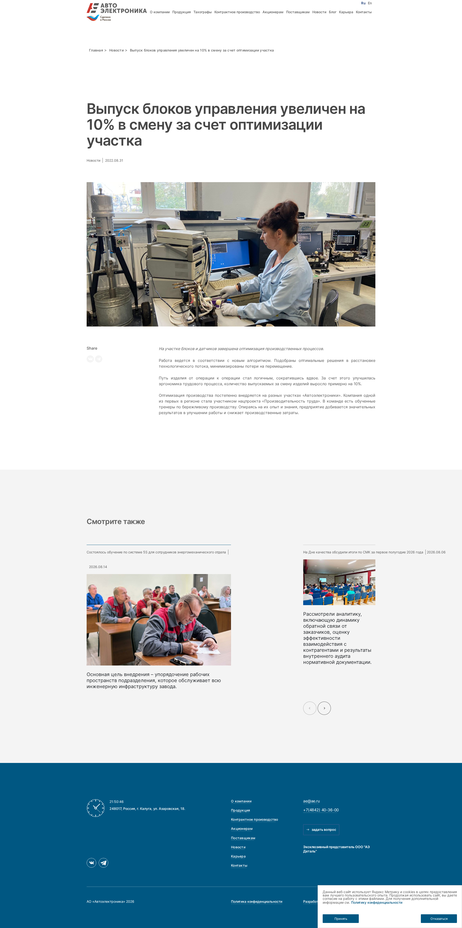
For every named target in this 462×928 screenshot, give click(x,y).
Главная (96, 50)
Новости (319, 12)
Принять (340, 919)
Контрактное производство (237, 12)
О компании (160, 12)
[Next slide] (324, 708)
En (370, 3)
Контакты (364, 12)
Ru (363, 3)
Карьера (346, 12)
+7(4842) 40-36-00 (321, 809)
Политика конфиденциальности (256, 901)
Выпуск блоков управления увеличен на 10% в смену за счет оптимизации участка (202, 50)
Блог (332, 12)
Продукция (181, 12)
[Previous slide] (309, 708)
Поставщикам (298, 12)
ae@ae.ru (311, 801)
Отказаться (439, 919)
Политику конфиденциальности (376, 902)
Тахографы (202, 12)
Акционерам (273, 12)
